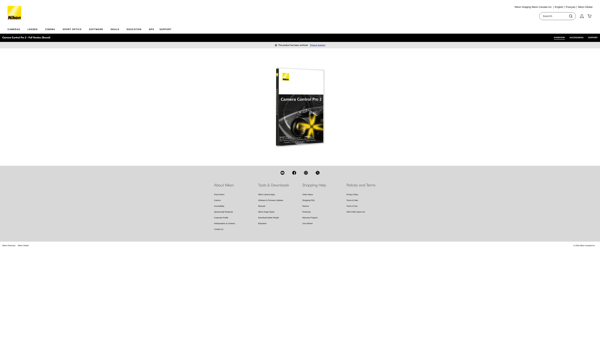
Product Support (317, 45)
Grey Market (307, 223)
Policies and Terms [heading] (361, 185)
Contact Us (218, 229)
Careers (217, 200)
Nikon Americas (8, 245)
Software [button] (96, 29)
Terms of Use (352, 206)
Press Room (219, 194)
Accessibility (219, 206)
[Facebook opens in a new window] (294, 172)
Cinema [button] (50, 29)
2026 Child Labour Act (356, 212)
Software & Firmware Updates (270, 200)
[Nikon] (15, 10)
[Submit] (570, 16)
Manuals (261, 206)
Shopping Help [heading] (314, 185)
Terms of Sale (352, 200)
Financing (306, 212)
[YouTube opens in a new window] (282, 172)
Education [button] (134, 29)
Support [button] (165, 29)
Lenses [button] (33, 29)
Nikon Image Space (266, 212)
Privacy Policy (352, 194)
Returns (305, 206)
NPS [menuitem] (151, 29)
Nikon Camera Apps (266, 194)
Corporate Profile (221, 218)
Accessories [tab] (577, 38)
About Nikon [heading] (224, 185)
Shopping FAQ (308, 200)
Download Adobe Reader (268, 218)
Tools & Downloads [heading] (273, 185)
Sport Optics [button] (72, 29)
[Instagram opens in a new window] (306, 172)
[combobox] (557, 16)
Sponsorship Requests (223, 212)
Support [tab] (593, 38)
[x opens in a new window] (317, 172)
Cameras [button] (14, 29)
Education (262, 223)
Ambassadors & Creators (224, 223)
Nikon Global (23, 245)
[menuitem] (18, 28)
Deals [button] (115, 29)
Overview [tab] (559, 38)
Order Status (307, 194)
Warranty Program (310, 218)
